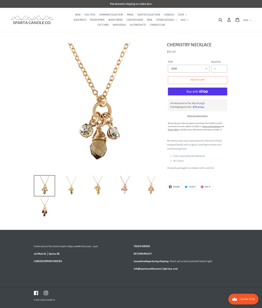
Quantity (216, 61)
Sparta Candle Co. (47, 300)
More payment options (197, 116)
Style (170, 61)
